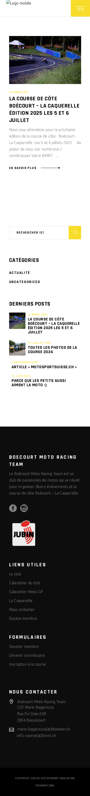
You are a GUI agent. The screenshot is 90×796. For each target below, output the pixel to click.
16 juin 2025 (21, 376)
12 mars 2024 (19, 92)
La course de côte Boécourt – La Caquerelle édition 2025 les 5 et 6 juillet (44, 109)
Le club (15, 574)
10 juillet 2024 (39, 343)
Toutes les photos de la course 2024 (52, 350)
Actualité (19, 272)
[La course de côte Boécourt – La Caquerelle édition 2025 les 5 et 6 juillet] (45, 60)
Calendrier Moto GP (26, 592)
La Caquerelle (20, 600)
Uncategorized (24, 281)
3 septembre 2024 (25, 362)
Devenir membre (24, 646)
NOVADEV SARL (45, 785)
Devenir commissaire (27, 655)
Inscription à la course (27, 664)
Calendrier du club (24, 583)
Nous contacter (22, 609)
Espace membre (23, 618)
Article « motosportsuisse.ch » (44, 367)
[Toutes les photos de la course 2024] (17, 347)
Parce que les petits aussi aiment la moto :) (39, 383)
